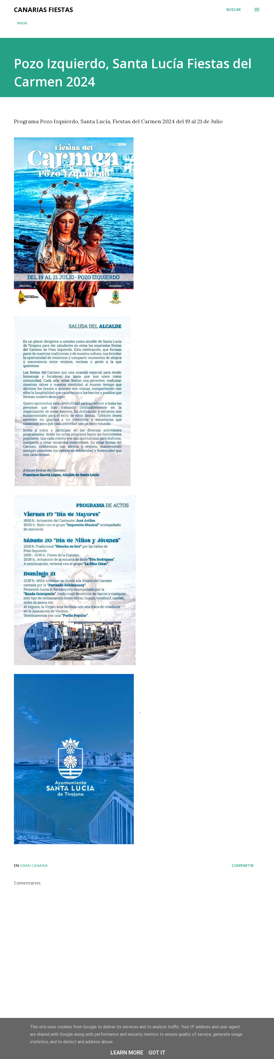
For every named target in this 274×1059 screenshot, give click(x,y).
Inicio (22, 22)
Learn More (127, 1052)
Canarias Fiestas (43, 9)
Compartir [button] (243, 865)
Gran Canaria (34, 865)
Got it (157, 1052)
